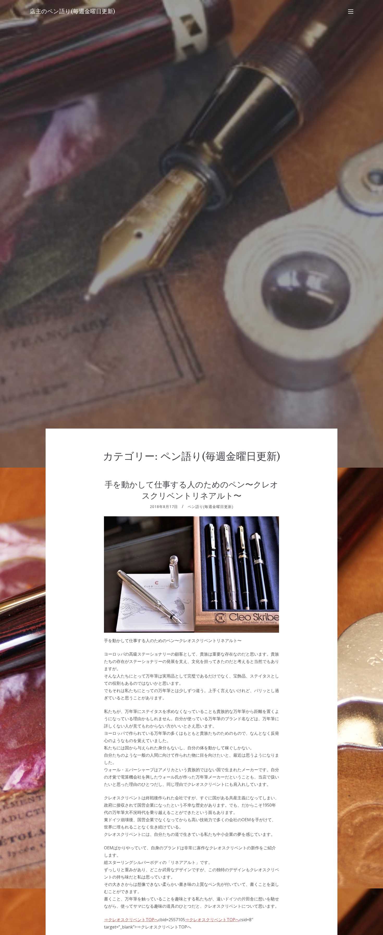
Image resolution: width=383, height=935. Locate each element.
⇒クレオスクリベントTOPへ (131, 920)
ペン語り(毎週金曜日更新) (210, 506)
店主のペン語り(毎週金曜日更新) (72, 11)
